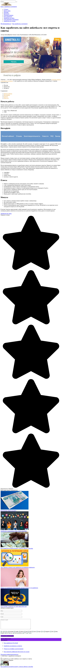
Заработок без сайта (6, 213)
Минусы (6, 98)
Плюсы (6, 96)
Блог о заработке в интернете (9, 6)
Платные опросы (8, 15)
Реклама (6, 12)
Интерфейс (7, 95)
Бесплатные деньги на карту (8, 510)
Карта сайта (7, 10)
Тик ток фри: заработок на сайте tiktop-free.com (14, 606)
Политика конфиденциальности (9, 654)
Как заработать (8, 16)
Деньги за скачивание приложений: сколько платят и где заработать (19, 587)
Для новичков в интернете (11, 19)
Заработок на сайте (9, 18)
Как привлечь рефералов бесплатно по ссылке (16, 651)
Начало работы (8, 93)
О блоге (6, 9)
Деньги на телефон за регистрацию (13, 648)
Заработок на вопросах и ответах (13, 646)
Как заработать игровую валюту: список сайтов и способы (17, 548)
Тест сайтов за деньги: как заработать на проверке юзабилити (18, 567)
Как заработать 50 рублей (11, 643)
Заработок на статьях (9, 21)
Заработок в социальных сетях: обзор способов (14, 531)
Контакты (6, 13)
